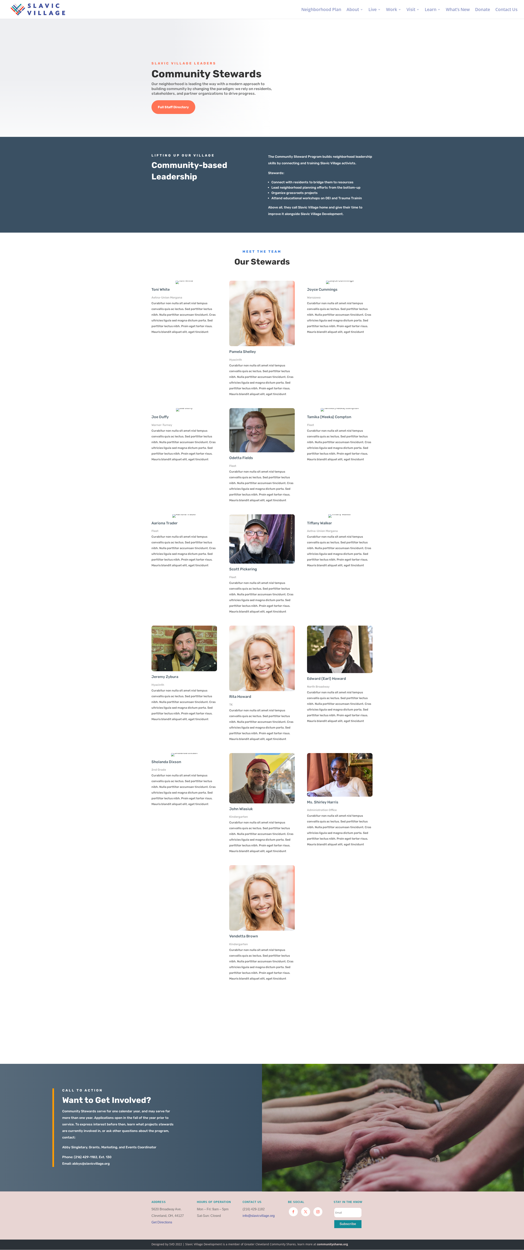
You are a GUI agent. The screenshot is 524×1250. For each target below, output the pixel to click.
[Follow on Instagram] (317, 1211)
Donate (482, 10)
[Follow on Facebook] (293, 1211)
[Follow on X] (305, 1211)
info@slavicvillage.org (259, 1215)
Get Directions (161, 1222)
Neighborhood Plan (321, 10)
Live (372, 10)
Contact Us (506, 10)
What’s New (458, 10)
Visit (411, 10)
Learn (430, 10)
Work (391, 10)
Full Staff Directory (173, 107)
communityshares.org (332, 1244)
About (353, 10)
